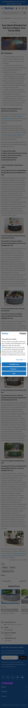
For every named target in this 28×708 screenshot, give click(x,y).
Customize (13, 369)
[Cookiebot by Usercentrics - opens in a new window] (19, 334)
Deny (14, 373)
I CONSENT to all (14, 364)
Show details (19, 359)
